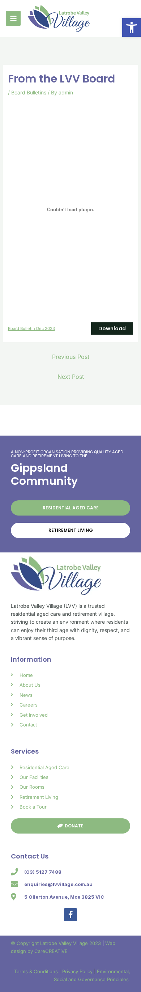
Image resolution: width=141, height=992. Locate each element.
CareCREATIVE (51, 951)
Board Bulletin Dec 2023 (31, 328)
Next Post (70, 376)
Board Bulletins (28, 92)
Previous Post (70, 356)
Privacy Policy (78, 971)
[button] (131, 27)
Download (112, 328)
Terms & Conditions (36, 971)
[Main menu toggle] (13, 18)
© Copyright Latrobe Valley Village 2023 (56, 943)
